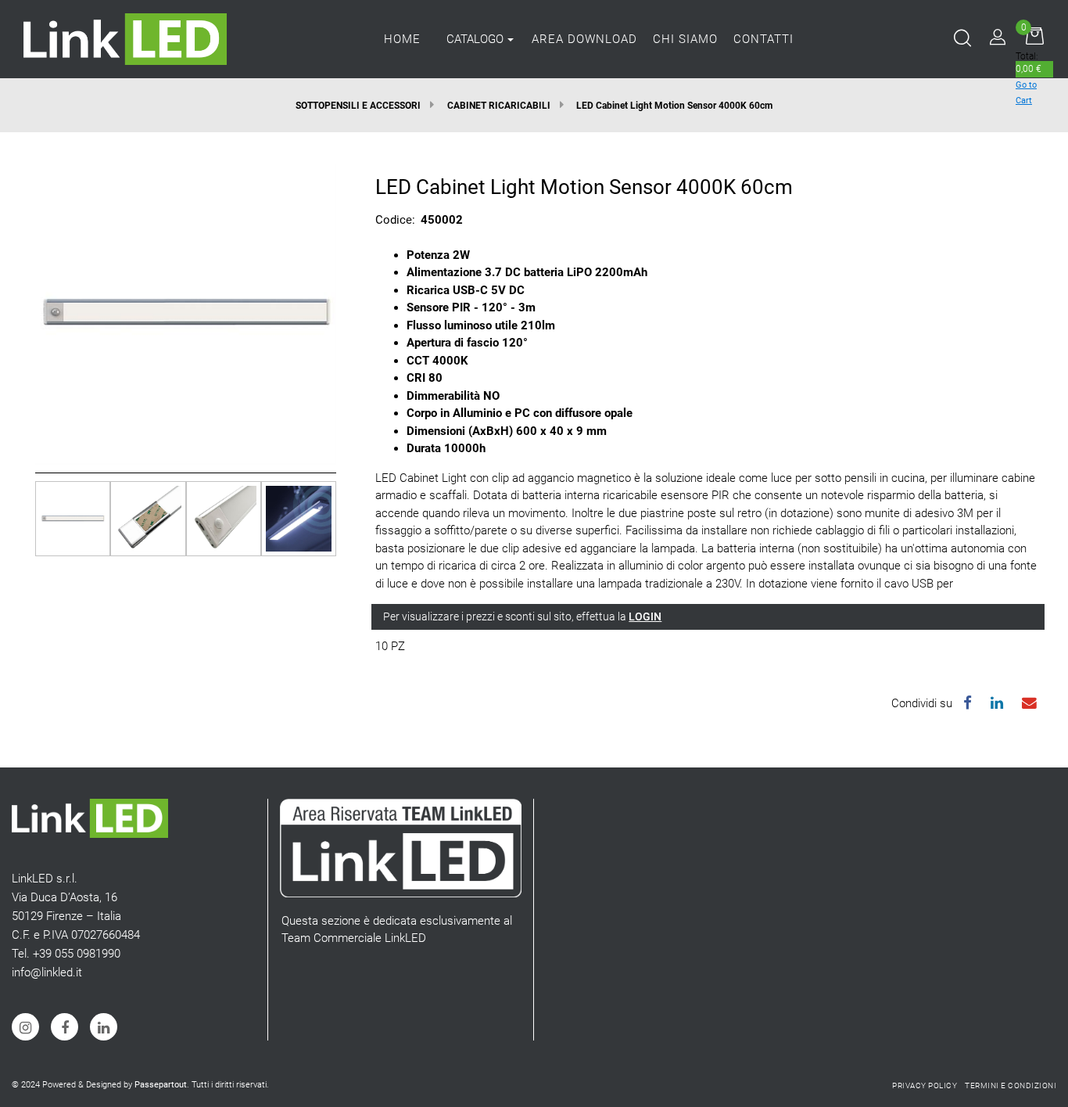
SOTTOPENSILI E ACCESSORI (358, 105)
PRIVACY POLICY (924, 1085)
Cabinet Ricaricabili (498, 105)
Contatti (763, 39)
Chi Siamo (685, 39)
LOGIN (645, 616)
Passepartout (160, 1085)
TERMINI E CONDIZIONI (1010, 1085)
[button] (185, 313)
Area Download (584, 39)
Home (402, 39)
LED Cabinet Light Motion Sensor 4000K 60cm (674, 105)
